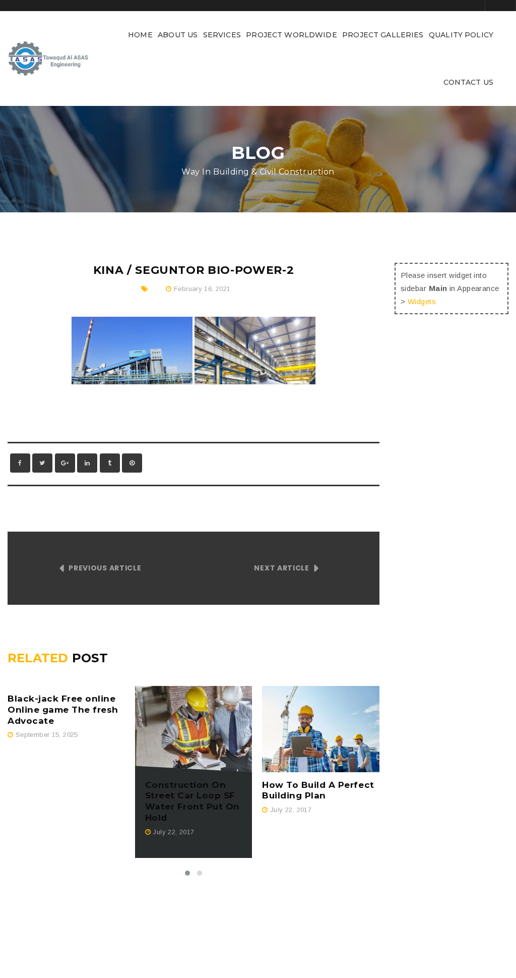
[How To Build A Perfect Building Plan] (320, 729)
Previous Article (105, 568)
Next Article (281, 568)
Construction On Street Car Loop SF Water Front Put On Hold (192, 801)
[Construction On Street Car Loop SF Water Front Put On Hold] (193, 729)
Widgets (422, 301)
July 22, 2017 (173, 832)
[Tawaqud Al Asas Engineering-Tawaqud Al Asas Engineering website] (48, 57)
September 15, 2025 (47, 734)
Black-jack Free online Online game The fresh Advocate (63, 710)
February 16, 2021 (202, 289)
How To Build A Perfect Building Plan (318, 790)
